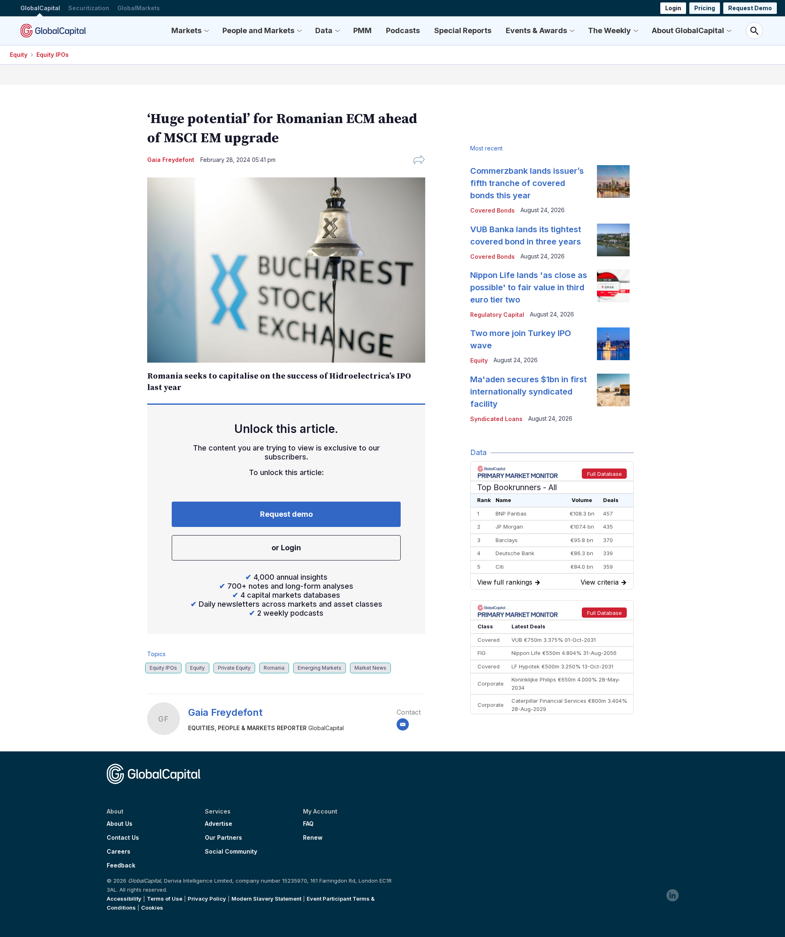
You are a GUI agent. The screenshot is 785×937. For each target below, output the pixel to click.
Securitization (88, 7)
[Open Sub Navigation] (206, 30)
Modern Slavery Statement (266, 898)
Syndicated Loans (496, 418)
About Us (119, 824)
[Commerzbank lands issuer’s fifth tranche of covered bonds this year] (613, 181)
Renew (313, 838)
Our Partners (223, 838)
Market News (370, 668)
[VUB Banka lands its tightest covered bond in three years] (613, 240)
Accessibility (124, 898)
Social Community (231, 851)
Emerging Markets (319, 668)
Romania (274, 668)
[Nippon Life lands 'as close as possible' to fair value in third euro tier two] (613, 285)
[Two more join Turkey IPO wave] (613, 343)
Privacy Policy (207, 898)
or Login (286, 547)
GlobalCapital (40, 7)
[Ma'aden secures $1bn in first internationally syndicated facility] (613, 390)
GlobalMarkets (138, 7)
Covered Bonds (492, 210)
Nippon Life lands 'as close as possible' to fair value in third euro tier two (528, 287)
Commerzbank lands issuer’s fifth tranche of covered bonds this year (527, 183)
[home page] (53, 31)
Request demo (286, 514)
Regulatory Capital (497, 314)
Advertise (218, 824)
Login (673, 7)
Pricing (704, 7)
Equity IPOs (52, 54)
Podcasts (403, 30)
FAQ (308, 824)
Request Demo (750, 7)
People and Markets (258, 30)
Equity (18, 54)
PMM (362, 30)
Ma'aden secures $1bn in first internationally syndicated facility (528, 391)
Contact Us (123, 838)
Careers (118, 851)
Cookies (152, 907)
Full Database (604, 474)
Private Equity (234, 668)
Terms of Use (164, 898)
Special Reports (462, 30)
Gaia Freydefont (225, 712)
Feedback (121, 865)
